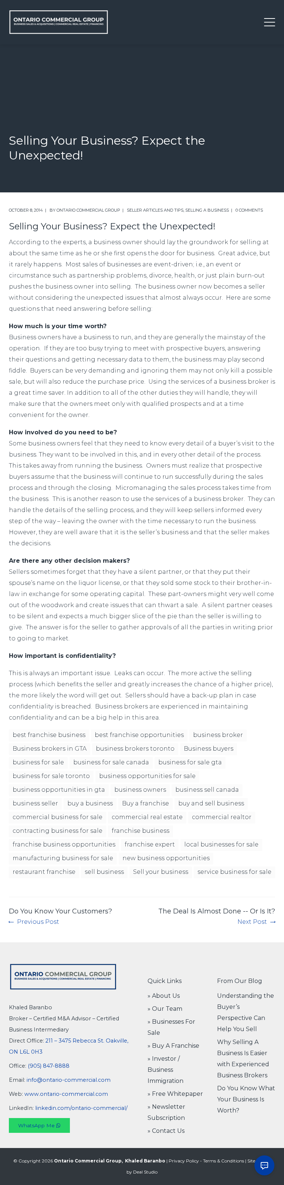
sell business (104, 871)
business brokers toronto (135, 748)
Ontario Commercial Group (88, 210)
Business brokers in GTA (50, 748)
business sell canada (207, 789)
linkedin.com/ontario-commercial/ (81, 1108)
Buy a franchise (145, 803)
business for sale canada (111, 762)
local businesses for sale (221, 844)
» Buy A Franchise (173, 1045)
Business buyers (208, 748)
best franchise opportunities (139, 734)
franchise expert (150, 844)
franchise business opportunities (64, 844)
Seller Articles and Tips (155, 210)
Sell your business (160, 871)
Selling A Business (207, 210)
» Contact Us (166, 1130)
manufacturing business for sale (63, 858)
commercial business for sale (57, 817)
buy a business (90, 803)
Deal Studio (145, 1172)
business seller (35, 803)
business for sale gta (190, 762)
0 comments (249, 210)
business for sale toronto (51, 776)
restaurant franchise (44, 871)
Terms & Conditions (223, 1161)
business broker (218, 734)
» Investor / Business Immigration (165, 1069)
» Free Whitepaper (175, 1093)
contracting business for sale (57, 830)
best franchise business (49, 734)
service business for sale (234, 871)
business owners (140, 789)
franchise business (140, 830)
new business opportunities (166, 858)
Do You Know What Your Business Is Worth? (246, 1099)
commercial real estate (147, 817)
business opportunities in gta (59, 789)
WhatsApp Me (37, 1125)
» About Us (164, 995)
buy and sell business (211, 803)
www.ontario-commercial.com (66, 1094)
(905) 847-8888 (49, 1066)
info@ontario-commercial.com (69, 1080)
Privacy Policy (184, 1161)
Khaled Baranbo (145, 1161)
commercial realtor (221, 817)
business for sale (38, 762)
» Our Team (165, 1008)
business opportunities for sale (147, 776)
